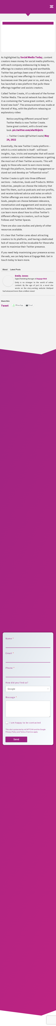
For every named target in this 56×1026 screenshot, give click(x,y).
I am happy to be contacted (25, 722)
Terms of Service (26, 732)
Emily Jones (21, 275)
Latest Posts (15, 270)
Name (10, 638)
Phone (10, 668)
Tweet (5, 305)
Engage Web (41, 279)
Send (16, 739)
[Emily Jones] (8, 285)
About (4, 270)
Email (10, 653)
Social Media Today (31, 57)
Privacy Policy (11, 732)
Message (11, 697)
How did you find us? (17, 682)
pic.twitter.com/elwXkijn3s (27, 130)
